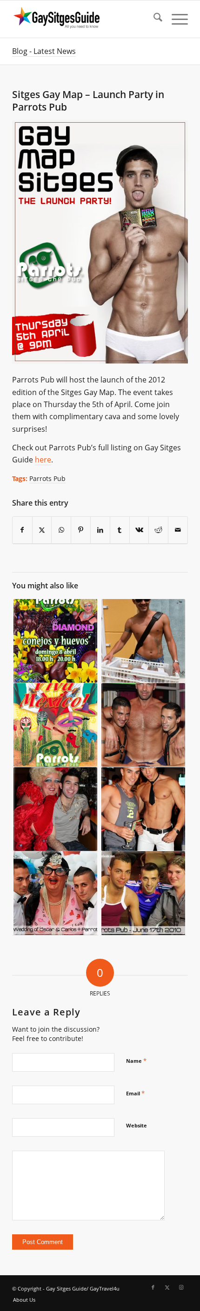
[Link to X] (167, 1287)
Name (136, 1060)
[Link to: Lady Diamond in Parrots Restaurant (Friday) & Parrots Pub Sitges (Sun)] (55, 641)
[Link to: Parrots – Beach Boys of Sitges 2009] (143, 641)
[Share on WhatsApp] (61, 530)
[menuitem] (153, 19)
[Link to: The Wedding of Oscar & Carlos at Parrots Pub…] (55, 893)
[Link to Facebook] (153, 1287)
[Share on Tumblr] (119, 530)
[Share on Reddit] (158, 530)
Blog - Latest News (44, 51)
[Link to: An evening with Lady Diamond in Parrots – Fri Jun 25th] (55, 809)
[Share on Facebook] (22, 530)
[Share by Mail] (177, 530)
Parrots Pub (47, 478)
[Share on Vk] (139, 530)
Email (135, 1093)
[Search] (153, 19)
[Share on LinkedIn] (100, 530)
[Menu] (175, 19)
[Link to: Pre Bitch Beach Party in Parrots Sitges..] (143, 725)
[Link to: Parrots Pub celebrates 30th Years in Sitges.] (143, 809)
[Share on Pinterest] (80, 530)
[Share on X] (42, 530)
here (43, 460)
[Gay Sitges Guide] (82, 19)
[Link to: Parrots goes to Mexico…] (55, 725)
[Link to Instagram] (181, 1287)
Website (136, 1125)
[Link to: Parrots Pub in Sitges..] (143, 893)
